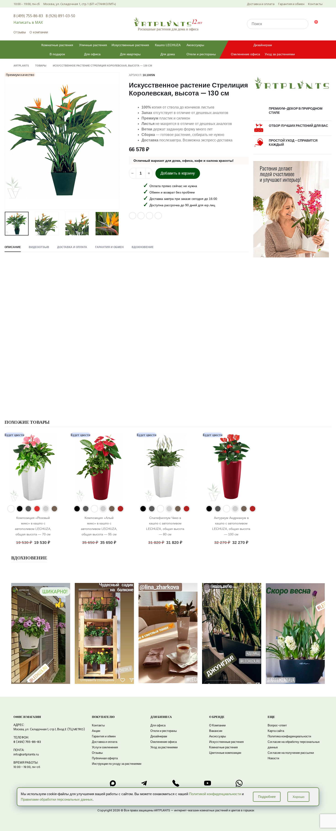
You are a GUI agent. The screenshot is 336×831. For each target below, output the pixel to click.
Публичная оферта (105, 758)
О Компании (217, 725)
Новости (273, 758)
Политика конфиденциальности (289, 736)
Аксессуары (195, 45)
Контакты (315, 4)
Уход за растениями (280, 54)
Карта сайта (276, 731)
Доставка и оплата (261, 4)
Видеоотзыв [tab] (39, 247)
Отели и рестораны (201, 54)
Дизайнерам (262, 45)
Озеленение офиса (245, 54)
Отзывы (19, 32)
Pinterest (141, 215)
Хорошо (298, 797)
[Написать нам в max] (112, 783)
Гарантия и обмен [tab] (109, 247)
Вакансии (215, 731)
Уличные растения (93, 45)
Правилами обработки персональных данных (57, 799)
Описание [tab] (13, 247)
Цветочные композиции (225, 753)
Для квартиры (130, 54)
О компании (38, 32)
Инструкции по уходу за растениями (116, 764)
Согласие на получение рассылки (291, 753)
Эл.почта (149, 215)
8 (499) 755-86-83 (28, 15)
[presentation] (5, 141)
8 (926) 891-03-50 (60, 15)
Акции (96, 731)
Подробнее (267, 797)
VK (132, 215)
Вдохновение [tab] (143, 247)
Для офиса (92, 54)
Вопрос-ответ (277, 725)
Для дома (167, 54)
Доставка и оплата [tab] (72, 247)
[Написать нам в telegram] (144, 783)
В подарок (57, 54)
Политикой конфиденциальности (215, 794)
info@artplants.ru (26, 754)
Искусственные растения (130, 45)
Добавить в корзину (177, 173)
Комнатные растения (57, 45)
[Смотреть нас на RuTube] (207, 783)
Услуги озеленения (105, 747)
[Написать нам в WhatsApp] (239, 783)
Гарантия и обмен (291, 4)
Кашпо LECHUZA (168, 45)
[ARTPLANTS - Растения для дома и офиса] (168, 21)
